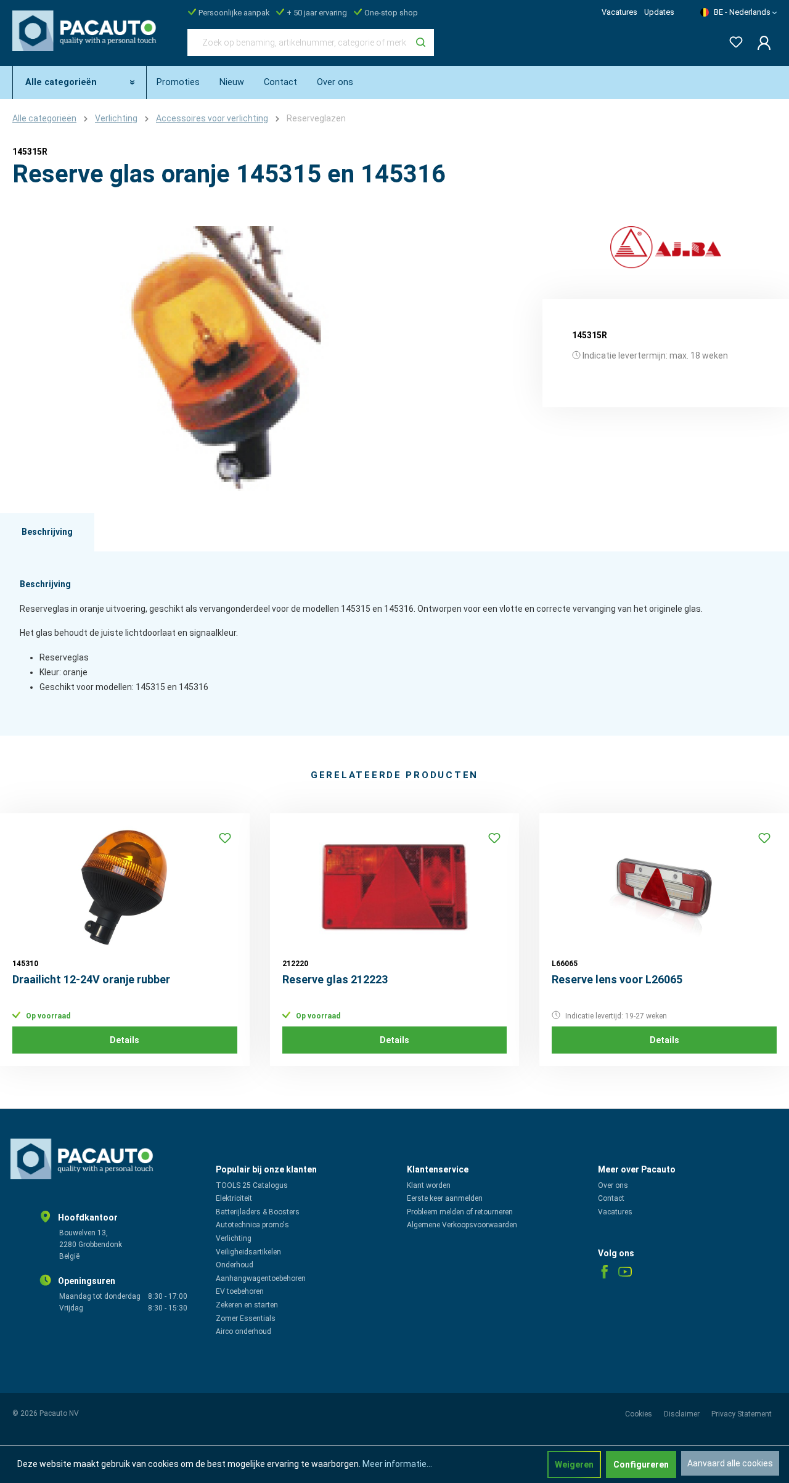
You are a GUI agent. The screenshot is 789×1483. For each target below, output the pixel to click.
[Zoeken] (420, 42)
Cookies (639, 1414)
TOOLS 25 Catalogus (252, 1185)
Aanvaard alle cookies (730, 1463)
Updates (659, 12)
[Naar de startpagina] (87, 40)
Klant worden (429, 1185)
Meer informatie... (397, 1464)
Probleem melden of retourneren (460, 1212)
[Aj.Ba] (665, 247)
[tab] (47, 532)
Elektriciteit (234, 1198)
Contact (611, 1198)
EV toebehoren (240, 1291)
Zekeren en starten (247, 1305)
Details (124, 1040)
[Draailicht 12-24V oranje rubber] (124, 887)
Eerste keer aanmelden (445, 1198)
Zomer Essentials (246, 1318)
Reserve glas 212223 (335, 979)
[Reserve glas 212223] (394, 887)
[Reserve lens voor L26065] (664, 887)
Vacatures (619, 12)
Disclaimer (682, 1414)
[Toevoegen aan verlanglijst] (225, 838)
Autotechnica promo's (252, 1225)
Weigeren (574, 1464)
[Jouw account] (760, 42)
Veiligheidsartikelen (248, 1252)
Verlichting (233, 1238)
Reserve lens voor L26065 (617, 979)
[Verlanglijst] (732, 40)
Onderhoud (234, 1265)
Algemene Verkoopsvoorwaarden (462, 1225)
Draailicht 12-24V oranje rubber (91, 979)
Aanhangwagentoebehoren (261, 1278)
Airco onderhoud (243, 1331)
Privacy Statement (741, 1414)
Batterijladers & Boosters (258, 1212)
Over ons (613, 1185)
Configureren (641, 1464)
